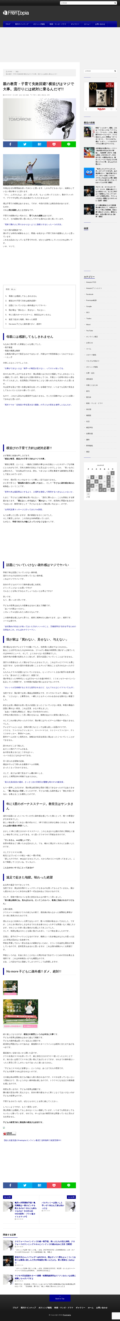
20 (100, 486)
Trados (88, 318)
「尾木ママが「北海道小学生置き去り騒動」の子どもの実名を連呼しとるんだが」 (37, 404)
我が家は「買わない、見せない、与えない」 (26, 310)
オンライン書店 (92, 337)
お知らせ (89, 343)
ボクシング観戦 (39, 24)
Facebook (89, 294)
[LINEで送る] (68, 144)
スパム (88, 349)
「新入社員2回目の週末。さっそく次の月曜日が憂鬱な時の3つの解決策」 (34, 782)
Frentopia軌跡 (91, 300)
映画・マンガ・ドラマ (58, 24)
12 (96, 481)
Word (88, 324)
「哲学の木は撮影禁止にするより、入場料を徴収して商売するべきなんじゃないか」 (38, 492)
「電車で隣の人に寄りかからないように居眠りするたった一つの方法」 (33, 224)
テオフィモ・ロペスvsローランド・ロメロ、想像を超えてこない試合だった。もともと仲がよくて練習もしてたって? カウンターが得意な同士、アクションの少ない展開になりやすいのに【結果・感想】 (106, 193)
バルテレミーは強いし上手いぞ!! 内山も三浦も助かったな (53, 1205)
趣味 (88, 440)
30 (113, 490)
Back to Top (60, 1299)
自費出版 (89, 433)
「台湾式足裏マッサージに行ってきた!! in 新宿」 (23, 509)
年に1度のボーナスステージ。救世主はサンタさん (28, 314)
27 (100, 490)
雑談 (27, 95)
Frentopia (67, 1315)
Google (89, 306)
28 (104, 490)
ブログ (7, 24)
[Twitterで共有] (25, 144)
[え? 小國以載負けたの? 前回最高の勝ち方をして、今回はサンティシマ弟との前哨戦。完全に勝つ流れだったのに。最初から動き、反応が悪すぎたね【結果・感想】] (89, 209)
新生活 (44, 95)
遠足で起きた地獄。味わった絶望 (21, 319)
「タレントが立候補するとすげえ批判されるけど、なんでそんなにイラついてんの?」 (39, 687)
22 (108, 486)
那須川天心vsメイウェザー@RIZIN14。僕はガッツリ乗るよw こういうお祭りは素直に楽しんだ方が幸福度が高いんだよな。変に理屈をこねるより (45, 1260)
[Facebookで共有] (10, 144)
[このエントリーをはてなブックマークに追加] (39, 144)
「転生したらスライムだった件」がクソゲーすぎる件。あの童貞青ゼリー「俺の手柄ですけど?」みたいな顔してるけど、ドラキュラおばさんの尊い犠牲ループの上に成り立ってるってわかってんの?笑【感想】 (106, 175)
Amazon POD (91, 282)
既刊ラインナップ (21, 24)
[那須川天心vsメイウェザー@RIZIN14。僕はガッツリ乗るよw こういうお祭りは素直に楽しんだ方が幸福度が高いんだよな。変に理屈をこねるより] (8, 1261)
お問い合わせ (100, 24)
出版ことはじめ (92, 385)
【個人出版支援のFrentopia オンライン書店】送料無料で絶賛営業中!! (32, 1140)
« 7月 (88, 497)
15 (108, 481)
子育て (34, 95)
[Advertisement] (60, 44)
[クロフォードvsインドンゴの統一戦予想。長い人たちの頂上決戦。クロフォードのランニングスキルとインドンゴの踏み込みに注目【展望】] (8, 1245)
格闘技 (88, 415)
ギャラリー (75, 24)
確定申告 (89, 427)
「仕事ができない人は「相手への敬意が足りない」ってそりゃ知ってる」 (34, 368)
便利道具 (89, 379)
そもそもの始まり (92, 361)
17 (88, 486)
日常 (48, 95)
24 (88, 490)
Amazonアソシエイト (94, 288)
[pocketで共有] (54, 144)
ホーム (86, 24)
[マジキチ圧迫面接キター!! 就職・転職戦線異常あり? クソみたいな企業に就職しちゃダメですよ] (8, 1279)
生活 (24, 95)
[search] (115, 3)
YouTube (89, 331)
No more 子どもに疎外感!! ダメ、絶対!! (23, 324)
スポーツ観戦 (91, 355)
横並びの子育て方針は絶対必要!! (21, 301)
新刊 (88, 391)
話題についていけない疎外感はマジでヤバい (26, 305)
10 (88, 481)
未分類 (88, 409)
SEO (88, 312)
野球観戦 (89, 446)
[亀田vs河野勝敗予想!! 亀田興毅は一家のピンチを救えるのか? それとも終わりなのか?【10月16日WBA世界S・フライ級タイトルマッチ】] (8, 1206)
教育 (39, 95)
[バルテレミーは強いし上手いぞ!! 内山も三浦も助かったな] (70, 1206)
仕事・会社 (18, 95)
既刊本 (88, 397)
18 (92, 486)
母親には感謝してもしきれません (21, 296)
